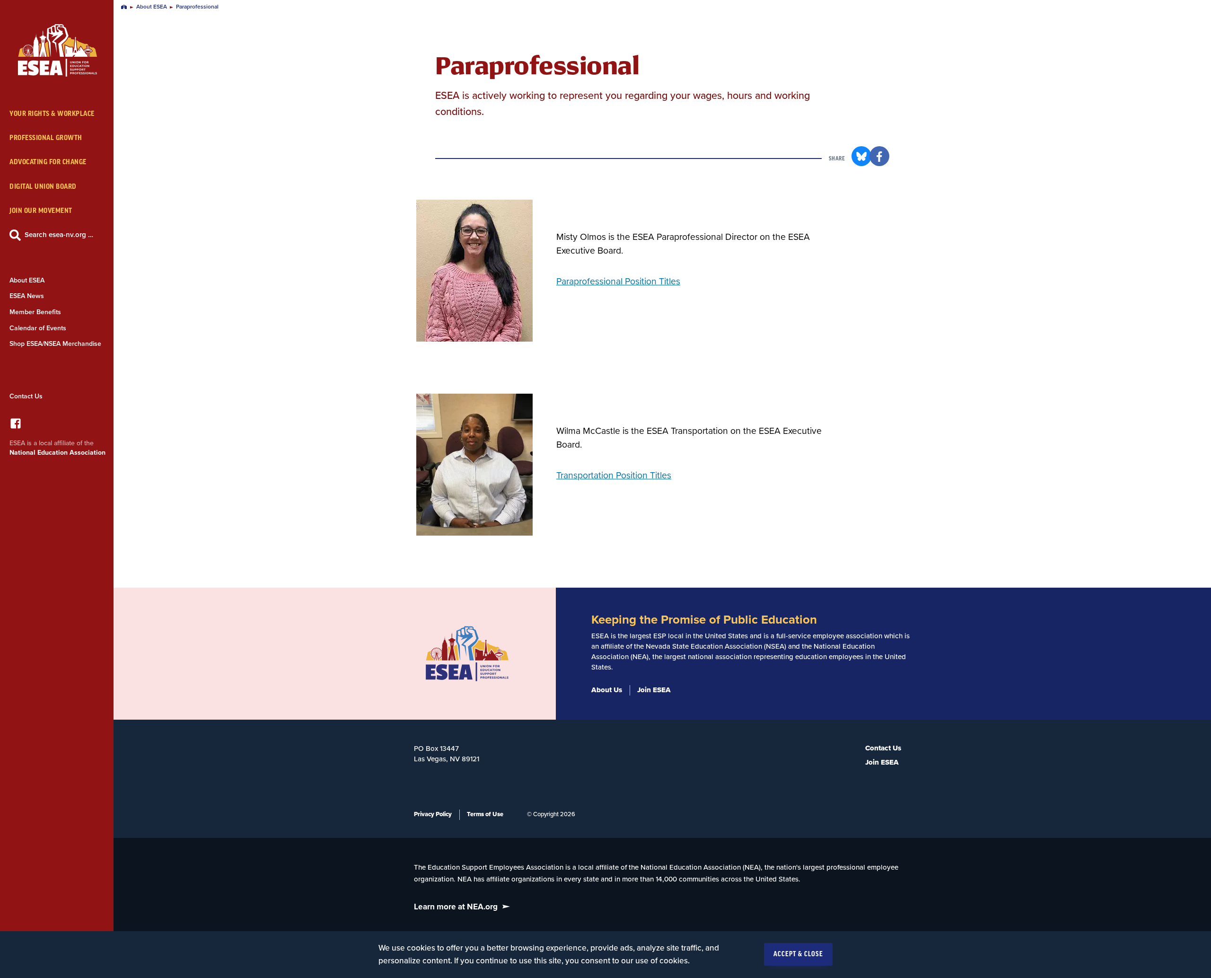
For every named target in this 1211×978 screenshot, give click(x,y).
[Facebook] (15, 426)
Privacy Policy (433, 814)
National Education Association (57, 453)
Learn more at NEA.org (456, 907)
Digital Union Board (43, 186)
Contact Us (26, 396)
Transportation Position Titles (613, 475)
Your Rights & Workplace (52, 113)
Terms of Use (485, 814)
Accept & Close (798, 954)
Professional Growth (45, 137)
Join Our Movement (40, 210)
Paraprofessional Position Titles (618, 281)
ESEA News (26, 296)
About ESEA (26, 280)
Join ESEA (654, 690)
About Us (606, 690)
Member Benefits (35, 312)
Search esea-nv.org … (59, 234)
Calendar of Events (37, 328)
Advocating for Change (48, 162)
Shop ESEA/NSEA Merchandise (55, 344)
